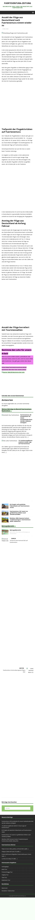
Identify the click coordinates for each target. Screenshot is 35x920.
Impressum (4, 888)
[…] (27, 437)
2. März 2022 (5, 29)
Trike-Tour (4, 877)
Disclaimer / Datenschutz (8, 891)
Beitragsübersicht (8, 526)
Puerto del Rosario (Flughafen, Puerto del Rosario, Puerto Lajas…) (16, 855)
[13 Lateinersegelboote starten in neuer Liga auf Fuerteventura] (9, 441)
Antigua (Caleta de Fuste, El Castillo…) (11, 851)
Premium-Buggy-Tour (7, 872)
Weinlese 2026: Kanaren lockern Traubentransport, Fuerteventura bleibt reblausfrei (20, 519)
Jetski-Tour (4, 869)
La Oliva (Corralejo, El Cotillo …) (9, 858)
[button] (33, 12)
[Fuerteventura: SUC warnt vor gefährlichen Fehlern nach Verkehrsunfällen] (5, 514)
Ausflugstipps (5, 866)
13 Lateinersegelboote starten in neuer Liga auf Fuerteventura (25, 442)
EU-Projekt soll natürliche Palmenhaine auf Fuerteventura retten (19, 506)
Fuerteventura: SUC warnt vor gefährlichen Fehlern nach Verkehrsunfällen (19, 512)
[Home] (5, 533)
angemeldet (10, 403)
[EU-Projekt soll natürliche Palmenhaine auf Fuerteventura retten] (5, 508)
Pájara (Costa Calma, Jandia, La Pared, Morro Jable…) (15, 849)
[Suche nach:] (17, 808)
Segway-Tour (5, 875)
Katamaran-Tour (6, 880)
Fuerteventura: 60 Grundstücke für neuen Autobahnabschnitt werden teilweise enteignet (26, 418)
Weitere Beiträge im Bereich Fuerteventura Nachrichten (16, 410)
